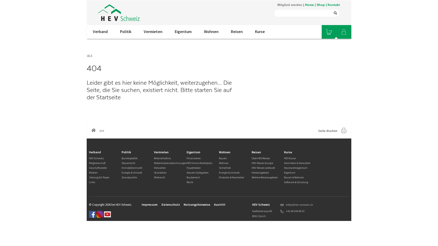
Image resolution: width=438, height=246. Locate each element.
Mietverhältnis (162, 158)
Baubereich (193, 177)
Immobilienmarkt (132, 167)
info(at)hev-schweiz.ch (299, 204)
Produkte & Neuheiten (231, 177)
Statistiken (160, 172)
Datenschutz (171, 204)
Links (92, 182)
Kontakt (334, 5)
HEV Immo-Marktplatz (199, 163)
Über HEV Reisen (261, 158)
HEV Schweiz (96, 158)
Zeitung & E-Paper (99, 177)
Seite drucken (327, 131)
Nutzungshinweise (197, 204)
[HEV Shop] (329, 32)
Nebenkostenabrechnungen (170, 163)
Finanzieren (194, 158)
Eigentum (183, 31)
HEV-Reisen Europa (262, 163)
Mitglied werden (289, 5)
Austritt (219, 204)
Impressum (150, 204)
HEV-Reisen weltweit (263, 167)
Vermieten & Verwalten (297, 163)
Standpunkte (129, 177)
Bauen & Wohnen (294, 177)
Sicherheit (225, 167)
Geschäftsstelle (98, 167)
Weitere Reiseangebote (265, 177)
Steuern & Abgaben (198, 172)
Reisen (237, 31)
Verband (100, 31)
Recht (190, 182)
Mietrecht (159, 177)
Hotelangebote (260, 172)
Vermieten (153, 31)
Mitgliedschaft (97, 163)
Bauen (223, 158)
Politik (125, 31)
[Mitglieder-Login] (343, 32)
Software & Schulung (296, 182)
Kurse (260, 31)
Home (309, 5)
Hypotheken (194, 167)
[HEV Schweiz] (119, 12)
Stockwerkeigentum (296, 167)
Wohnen (211, 31)
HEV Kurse (290, 158)
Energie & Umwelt (132, 172)
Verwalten (160, 167)
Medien (93, 172)
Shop (321, 5)
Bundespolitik (130, 158)
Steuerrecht (128, 163)
